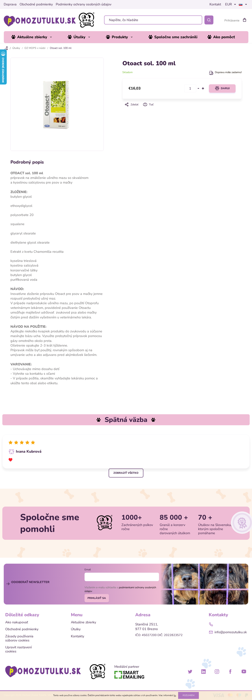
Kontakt (215, 4)
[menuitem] (34, 37)
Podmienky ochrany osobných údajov (83, 4)
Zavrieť (182, 110)
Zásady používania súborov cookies (19, 638)
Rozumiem (188, 695)
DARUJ (225, 88)
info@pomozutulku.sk (231, 632)
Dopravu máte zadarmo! (228, 72)
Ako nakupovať (16, 622)
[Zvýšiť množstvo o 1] (203, 88)
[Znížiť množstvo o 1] (198, 88)
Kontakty (77, 636)
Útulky (76, 629)
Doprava (10, 4)
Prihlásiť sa (96, 598)
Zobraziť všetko (125, 473)
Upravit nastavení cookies (18, 649)
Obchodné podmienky (36, 4)
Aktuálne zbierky (83, 622)
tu (175, 695)
